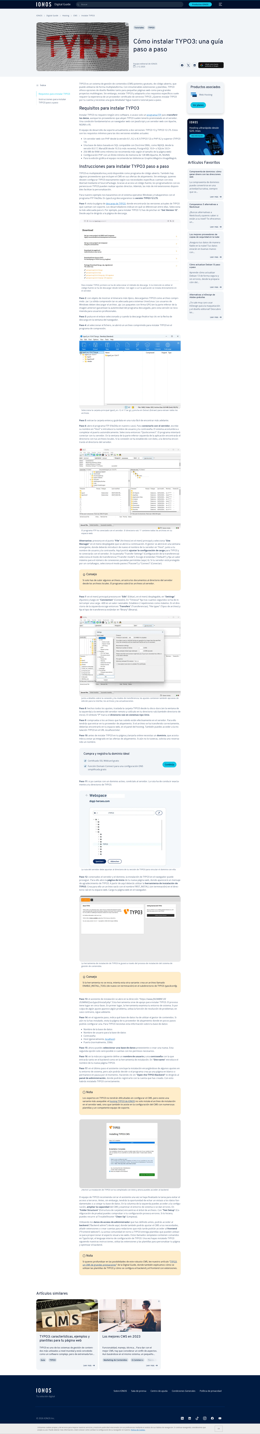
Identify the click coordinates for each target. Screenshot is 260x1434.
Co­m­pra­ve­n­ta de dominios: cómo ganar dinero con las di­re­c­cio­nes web (205, 174)
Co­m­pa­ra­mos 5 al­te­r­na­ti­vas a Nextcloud (203, 205)
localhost (109, 1039)
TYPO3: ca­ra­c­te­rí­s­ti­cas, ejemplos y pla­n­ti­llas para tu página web (65, 1338)
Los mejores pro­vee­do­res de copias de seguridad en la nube (204, 235)
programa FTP (154, 114)
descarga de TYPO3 (116, 203)
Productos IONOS (200, 4)
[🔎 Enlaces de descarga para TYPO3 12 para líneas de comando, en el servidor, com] (130, 251)
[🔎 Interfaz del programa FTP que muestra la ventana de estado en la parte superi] (130, 488)
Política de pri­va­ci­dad (211, 1390)
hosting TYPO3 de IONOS (122, 1101)
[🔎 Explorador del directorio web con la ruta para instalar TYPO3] (130, 829)
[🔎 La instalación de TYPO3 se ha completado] (130, 1153)
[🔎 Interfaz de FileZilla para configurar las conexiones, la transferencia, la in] (130, 656)
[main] (130, 681)
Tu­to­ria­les (139, 27)
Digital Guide (52, 15)
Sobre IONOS (120, 1390)
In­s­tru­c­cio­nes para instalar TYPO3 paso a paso (52, 101)
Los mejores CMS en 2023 (121, 1336)
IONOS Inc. (49, 1418)
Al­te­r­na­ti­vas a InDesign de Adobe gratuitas (202, 296)
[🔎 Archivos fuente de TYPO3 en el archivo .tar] (130, 371)
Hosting (65, 15)
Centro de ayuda (159, 1390)
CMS (75, 15)
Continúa (169, 764)
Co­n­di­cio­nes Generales (183, 1390)
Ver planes (198, 105)
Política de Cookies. (138, 1430)
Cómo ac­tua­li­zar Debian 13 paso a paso (204, 266)
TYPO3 (151, 27)
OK (219, 1428)
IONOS (39, 15)
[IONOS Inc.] (59, 1390)
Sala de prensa (138, 1390)
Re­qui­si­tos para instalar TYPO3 (54, 93)
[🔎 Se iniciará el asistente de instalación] (130, 929)
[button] (205, 137)
